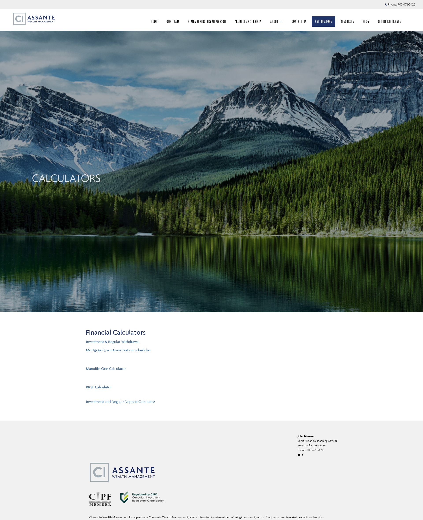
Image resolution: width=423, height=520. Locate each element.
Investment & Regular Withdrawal (113, 341)
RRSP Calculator (99, 387)
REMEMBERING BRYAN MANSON (207, 21)
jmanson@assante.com (312, 445)
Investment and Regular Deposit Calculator (120, 401)
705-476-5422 (406, 4)
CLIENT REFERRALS (389, 21)
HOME (154, 21)
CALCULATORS (323, 21)
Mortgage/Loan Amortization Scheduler (118, 350)
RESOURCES (347, 21)
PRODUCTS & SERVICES (248, 21)
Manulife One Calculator (106, 368)
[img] (211, 156)
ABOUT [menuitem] (274, 21)
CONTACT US (299, 21)
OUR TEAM (173, 21)
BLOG (366, 21)
